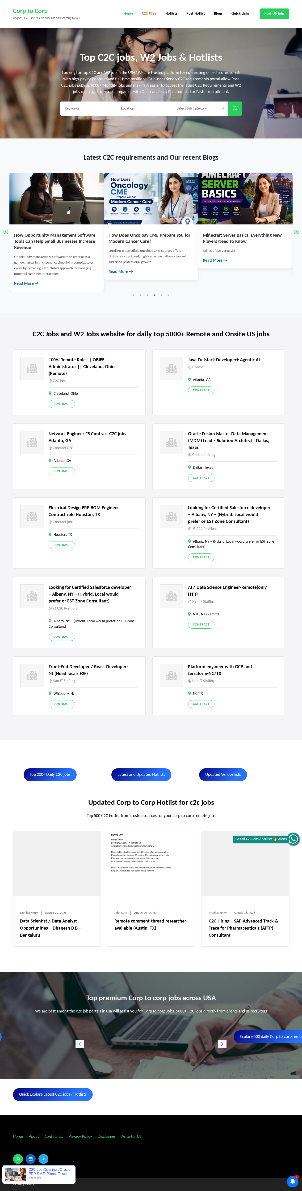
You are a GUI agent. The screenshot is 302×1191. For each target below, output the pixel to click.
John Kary (120, 913)
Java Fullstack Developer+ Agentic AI (224, 360)
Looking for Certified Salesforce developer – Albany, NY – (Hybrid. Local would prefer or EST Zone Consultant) (229, 515)
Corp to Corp (30, 11)
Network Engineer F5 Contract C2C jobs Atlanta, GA (87, 437)
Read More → (26, 283)
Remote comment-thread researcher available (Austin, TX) (150, 925)
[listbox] (151, 1043)
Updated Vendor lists (223, 774)
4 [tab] (154, 295)
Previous (6, 232)
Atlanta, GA (201, 380)
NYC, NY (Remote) (207, 614)
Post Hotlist (195, 14)
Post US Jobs (274, 14)
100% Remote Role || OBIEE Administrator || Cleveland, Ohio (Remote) (82, 367)
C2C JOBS (149, 14)
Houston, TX (63, 535)
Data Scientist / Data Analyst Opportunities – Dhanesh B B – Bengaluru (50, 928)
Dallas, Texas (203, 468)
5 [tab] (161, 295)
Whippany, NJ (64, 694)
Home (128, 14)
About (34, 1136)
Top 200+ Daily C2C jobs (50, 774)
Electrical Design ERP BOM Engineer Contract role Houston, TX (84, 511)
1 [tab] (133, 295)
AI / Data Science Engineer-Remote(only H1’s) (227, 591)
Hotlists (171, 14)
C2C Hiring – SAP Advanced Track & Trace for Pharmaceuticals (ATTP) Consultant (243, 928)
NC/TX (198, 694)
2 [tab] (140, 295)
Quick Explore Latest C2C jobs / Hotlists (53, 1094)
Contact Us (54, 1136)
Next (296, 232)
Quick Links (240, 14)
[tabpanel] (56, 232)
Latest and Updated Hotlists (141, 774)
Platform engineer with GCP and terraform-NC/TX (220, 670)
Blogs (218, 14)
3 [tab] (147, 295)
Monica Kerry (29, 913)
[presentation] (80, 1044)
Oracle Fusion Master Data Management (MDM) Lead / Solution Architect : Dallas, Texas (228, 441)
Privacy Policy (80, 1136)
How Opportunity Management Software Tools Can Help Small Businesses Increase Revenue (54, 241)
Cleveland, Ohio (66, 394)
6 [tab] (168, 295)
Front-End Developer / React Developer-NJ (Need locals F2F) (88, 670)
